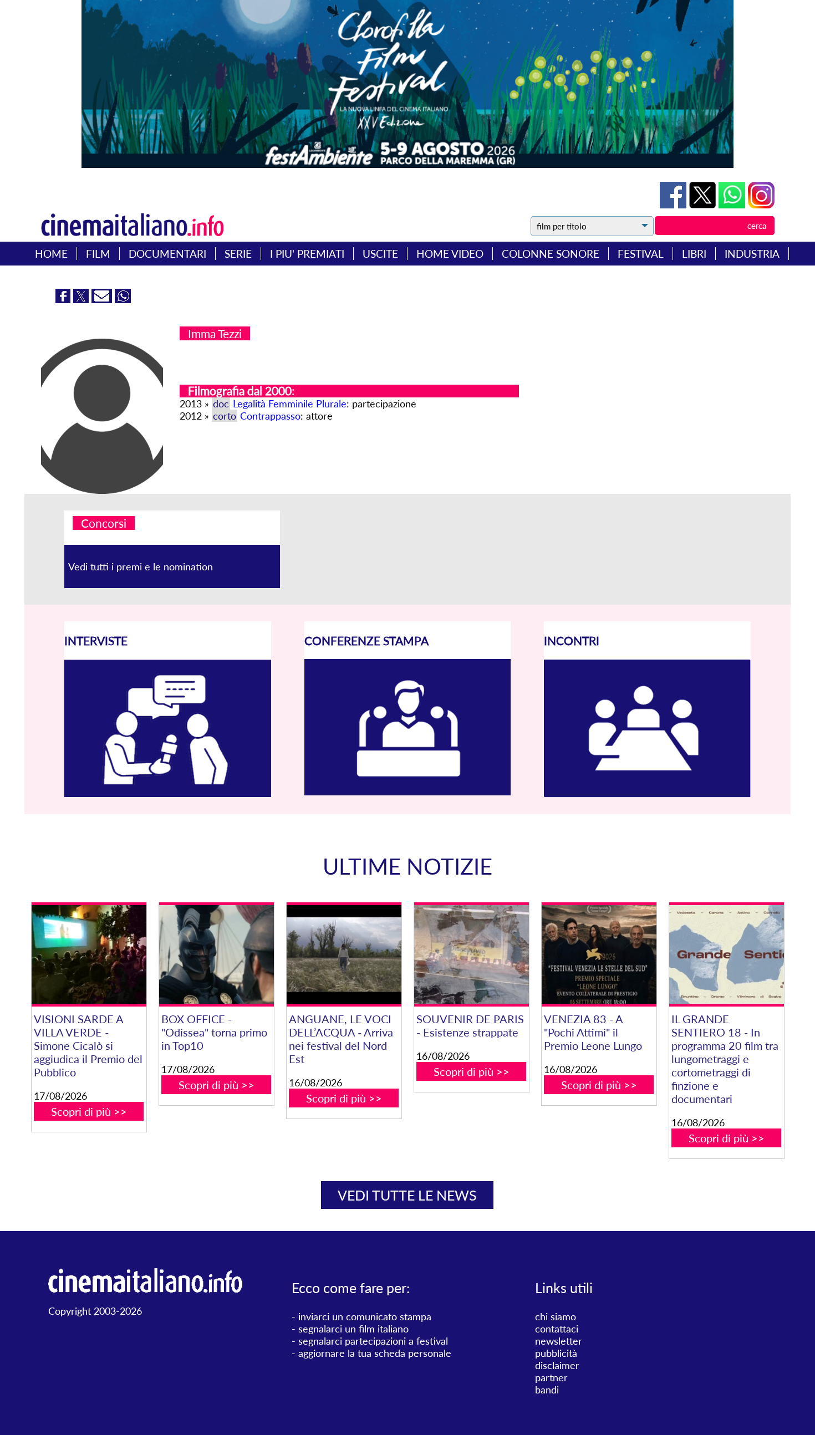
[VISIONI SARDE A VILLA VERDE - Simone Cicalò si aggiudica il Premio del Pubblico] (89, 954)
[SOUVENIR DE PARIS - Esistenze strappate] (471, 954)
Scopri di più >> (89, 1111)
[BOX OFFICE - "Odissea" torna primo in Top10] (216, 954)
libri (694, 253)
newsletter (558, 1341)
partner (551, 1377)
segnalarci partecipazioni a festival (373, 1341)
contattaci (556, 1328)
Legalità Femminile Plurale (290, 403)
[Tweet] (704, 204)
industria (752, 253)
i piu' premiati (307, 253)
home (51, 253)
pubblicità (556, 1353)
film (98, 253)
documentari (167, 253)
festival (641, 253)
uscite (380, 253)
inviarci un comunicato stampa (364, 1316)
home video (449, 253)
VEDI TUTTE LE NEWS (407, 1195)
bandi (547, 1389)
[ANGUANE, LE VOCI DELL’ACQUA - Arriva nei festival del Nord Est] (344, 954)
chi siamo (555, 1316)
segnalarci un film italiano (353, 1328)
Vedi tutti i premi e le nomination (140, 566)
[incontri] (647, 794)
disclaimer (557, 1365)
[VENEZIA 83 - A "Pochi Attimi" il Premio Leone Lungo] (599, 954)
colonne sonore (550, 253)
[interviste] (167, 793)
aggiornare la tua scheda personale (374, 1353)
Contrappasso (270, 416)
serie (238, 253)
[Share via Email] (103, 299)
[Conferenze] (407, 791)
